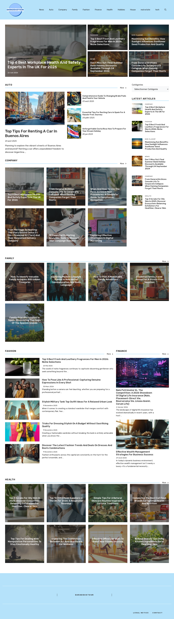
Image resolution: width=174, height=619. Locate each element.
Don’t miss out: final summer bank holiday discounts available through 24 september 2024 (106, 66)
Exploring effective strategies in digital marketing (101, 238)
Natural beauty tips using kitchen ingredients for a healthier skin (149, 541)
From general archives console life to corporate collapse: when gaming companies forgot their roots (149, 66)
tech (157, 10)
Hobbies (121, 10)
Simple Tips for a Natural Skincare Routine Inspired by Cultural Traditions (108, 501)
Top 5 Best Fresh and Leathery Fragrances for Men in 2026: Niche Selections (107, 41)
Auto (51, 10)
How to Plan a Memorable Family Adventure (107, 278)
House (133, 10)
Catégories (137, 84)
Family (75, 10)
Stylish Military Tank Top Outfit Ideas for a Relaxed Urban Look (77, 401)
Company (62, 10)
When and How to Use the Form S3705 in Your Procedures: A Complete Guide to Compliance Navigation (105, 194)
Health (110, 10)
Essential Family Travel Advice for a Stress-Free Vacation (149, 279)
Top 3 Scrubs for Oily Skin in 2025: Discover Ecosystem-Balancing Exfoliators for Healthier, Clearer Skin (155, 203)
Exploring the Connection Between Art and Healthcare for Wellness (66, 541)
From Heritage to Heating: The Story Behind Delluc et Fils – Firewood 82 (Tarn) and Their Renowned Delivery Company (24, 235)
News (41, 10)
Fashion (86, 10)
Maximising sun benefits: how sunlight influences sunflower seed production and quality (148, 41)
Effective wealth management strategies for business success (134, 453)
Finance (98, 10)
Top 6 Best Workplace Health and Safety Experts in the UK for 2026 (44, 64)
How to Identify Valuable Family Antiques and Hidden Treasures (24, 279)
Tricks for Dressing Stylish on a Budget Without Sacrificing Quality (75, 425)
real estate (145, 10)
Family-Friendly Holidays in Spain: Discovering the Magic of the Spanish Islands (24, 320)
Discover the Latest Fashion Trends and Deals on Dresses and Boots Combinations (77, 446)
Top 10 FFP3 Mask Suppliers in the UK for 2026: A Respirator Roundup (66, 501)
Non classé (137, 35)
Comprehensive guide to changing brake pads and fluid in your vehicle (104, 97)
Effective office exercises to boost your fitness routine (108, 540)
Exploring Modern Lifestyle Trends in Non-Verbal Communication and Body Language (66, 280)
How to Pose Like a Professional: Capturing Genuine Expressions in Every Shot (71, 381)
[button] (165, 10)
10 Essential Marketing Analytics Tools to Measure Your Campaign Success (64, 238)
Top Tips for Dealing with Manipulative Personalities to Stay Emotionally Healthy (24, 541)
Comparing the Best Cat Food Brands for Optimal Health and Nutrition (149, 501)
